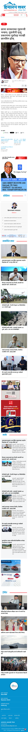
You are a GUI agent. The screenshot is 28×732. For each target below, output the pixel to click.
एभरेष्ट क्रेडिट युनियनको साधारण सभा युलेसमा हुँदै (13, 226)
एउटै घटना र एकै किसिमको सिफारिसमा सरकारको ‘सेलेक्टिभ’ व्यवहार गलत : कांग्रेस (20, 141)
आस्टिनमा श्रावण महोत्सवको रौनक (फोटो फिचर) (13, 633)
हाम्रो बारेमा (10, 715)
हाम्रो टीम (4, 715)
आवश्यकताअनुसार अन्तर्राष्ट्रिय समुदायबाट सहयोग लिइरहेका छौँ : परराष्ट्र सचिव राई (14, 261)
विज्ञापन (10, 718)
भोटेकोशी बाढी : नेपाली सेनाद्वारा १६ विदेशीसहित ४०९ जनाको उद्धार (13, 306)
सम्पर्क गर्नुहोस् (3, 718)
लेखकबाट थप (14, 213)
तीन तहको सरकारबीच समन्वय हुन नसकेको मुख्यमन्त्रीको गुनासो (12, 373)
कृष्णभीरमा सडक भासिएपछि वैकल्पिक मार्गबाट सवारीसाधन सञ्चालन (13, 542)
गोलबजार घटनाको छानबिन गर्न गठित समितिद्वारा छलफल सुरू (7, 140)
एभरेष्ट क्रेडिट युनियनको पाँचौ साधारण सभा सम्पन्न (13, 217)
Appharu (22, 730)
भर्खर (5, 435)
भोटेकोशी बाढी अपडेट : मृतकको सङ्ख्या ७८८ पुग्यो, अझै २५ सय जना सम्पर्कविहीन (13, 328)
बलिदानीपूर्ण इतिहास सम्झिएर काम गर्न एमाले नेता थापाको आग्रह (13, 612)
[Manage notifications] (25, 729)
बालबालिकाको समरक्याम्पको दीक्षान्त (10, 220)
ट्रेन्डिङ (5, 592)
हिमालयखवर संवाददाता (6, 81)
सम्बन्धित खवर (8, 241)
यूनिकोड (16, 718)
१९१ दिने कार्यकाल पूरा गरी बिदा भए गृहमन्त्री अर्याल (7, 147)
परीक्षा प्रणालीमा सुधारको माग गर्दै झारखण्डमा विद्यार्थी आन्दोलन (14, 674)
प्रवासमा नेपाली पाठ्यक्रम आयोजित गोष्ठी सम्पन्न (12, 223)
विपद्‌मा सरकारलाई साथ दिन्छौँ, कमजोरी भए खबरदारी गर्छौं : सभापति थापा (12, 284)
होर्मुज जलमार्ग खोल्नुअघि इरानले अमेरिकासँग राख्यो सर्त (13, 653)
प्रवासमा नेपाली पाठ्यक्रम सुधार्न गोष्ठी (10, 229)
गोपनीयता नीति (17, 715)
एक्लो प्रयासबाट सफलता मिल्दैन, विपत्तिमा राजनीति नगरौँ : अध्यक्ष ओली (12, 351)
